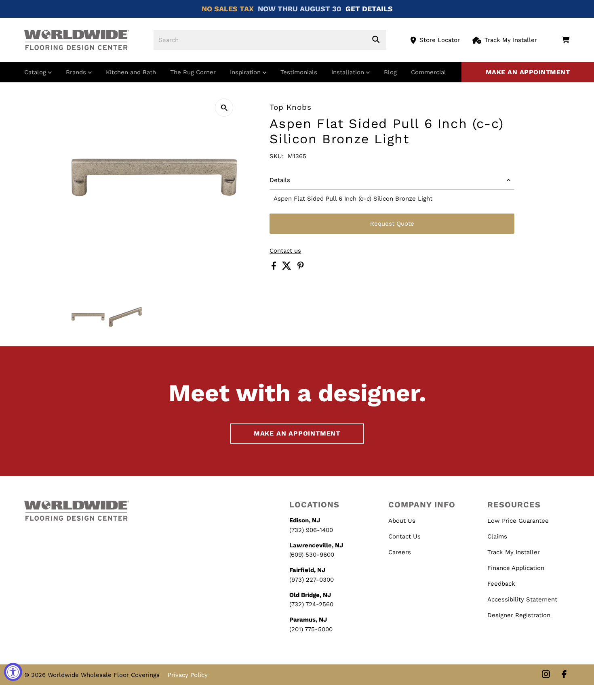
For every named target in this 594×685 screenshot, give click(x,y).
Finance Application (515, 568)
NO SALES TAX (228, 8)
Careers (399, 552)
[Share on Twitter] (287, 267)
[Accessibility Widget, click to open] (13, 672)
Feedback (501, 583)
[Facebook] (564, 674)
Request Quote (392, 223)
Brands (77, 72)
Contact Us (404, 536)
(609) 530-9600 (311, 554)
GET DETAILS (369, 8)
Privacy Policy (188, 675)
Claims (497, 536)
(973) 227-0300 (311, 579)
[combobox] (270, 40)
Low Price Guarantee (518, 520)
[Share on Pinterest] (300, 267)
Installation (348, 72)
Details (280, 180)
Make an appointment (528, 72)
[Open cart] (565, 40)
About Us (401, 520)
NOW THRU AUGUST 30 (299, 8)
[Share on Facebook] (275, 267)
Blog (390, 72)
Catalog (36, 72)
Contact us (285, 251)
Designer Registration (518, 615)
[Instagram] (546, 674)
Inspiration (246, 72)
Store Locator (439, 40)
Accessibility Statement (522, 599)
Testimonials (298, 72)
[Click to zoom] (224, 107)
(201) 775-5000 (311, 629)
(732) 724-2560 (311, 604)
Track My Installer (510, 40)
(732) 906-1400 (311, 530)
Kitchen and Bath (131, 72)
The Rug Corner (193, 72)
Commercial (428, 72)
